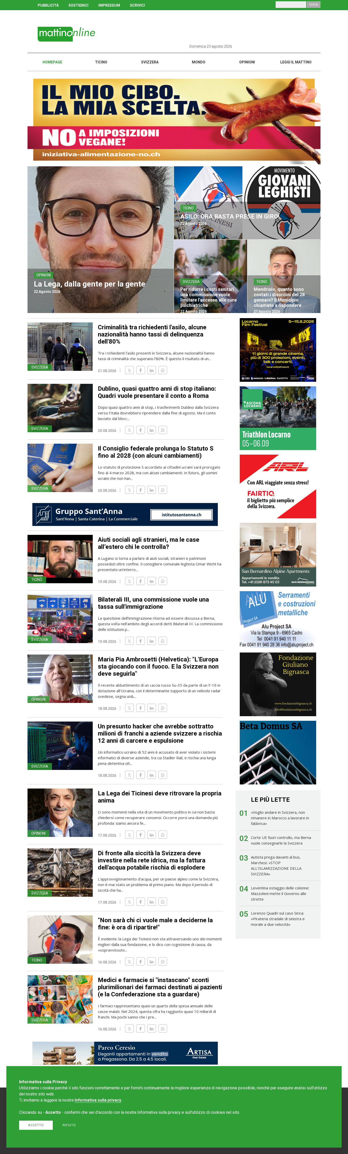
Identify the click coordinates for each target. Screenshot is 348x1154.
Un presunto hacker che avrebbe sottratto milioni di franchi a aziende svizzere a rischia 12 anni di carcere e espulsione (160, 733)
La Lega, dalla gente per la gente (89, 283)
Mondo (198, 62)
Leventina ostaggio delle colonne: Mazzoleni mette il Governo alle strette (280, 893)
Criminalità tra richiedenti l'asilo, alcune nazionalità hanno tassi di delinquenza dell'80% (152, 334)
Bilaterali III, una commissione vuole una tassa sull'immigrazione (153, 603)
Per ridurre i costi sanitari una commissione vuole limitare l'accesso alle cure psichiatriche (208, 297)
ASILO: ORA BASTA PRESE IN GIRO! (229, 216)
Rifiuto (69, 1125)
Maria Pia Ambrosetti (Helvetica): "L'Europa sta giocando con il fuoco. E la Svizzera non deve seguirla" (158, 666)
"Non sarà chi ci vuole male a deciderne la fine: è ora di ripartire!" (155, 924)
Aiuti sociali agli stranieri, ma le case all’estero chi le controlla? (148, 543)
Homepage (52, 62)
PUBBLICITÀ (48, 5)
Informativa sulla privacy (98, 1100)
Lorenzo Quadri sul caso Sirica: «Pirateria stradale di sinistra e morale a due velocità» (278, 919)
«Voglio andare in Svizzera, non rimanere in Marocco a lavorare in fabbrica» (280, 818)
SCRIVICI (137, 5)
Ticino (101, 62)
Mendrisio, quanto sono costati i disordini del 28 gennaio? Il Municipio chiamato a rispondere (279, 297)
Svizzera (149, 62)
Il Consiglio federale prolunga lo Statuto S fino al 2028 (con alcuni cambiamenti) (155, 452)
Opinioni (247, 62)
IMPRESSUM (109, 5)
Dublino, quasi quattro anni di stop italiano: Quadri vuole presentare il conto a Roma (157, 392)
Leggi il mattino (296, 62)
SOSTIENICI (78, 5)
